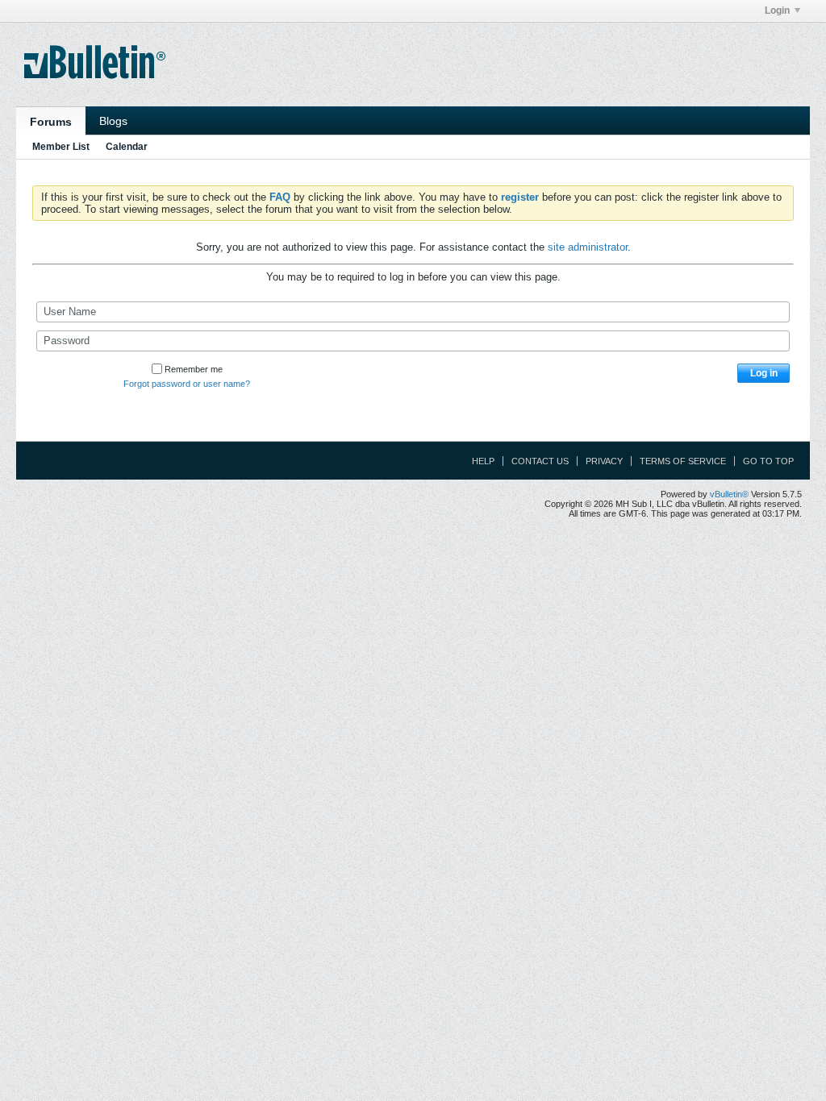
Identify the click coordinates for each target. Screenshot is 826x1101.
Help (483, 461)
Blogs (113, 120)
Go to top (768, 461)
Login (777, 10)
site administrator (588, 247)
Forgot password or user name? (186, 383)
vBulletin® (729, 494)
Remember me (194, 369)
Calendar (127, 146)
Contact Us (540, 461)
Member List (61, 146)
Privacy (604, 461)
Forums (51, 121)
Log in (764, 373)
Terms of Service (683, 461)
